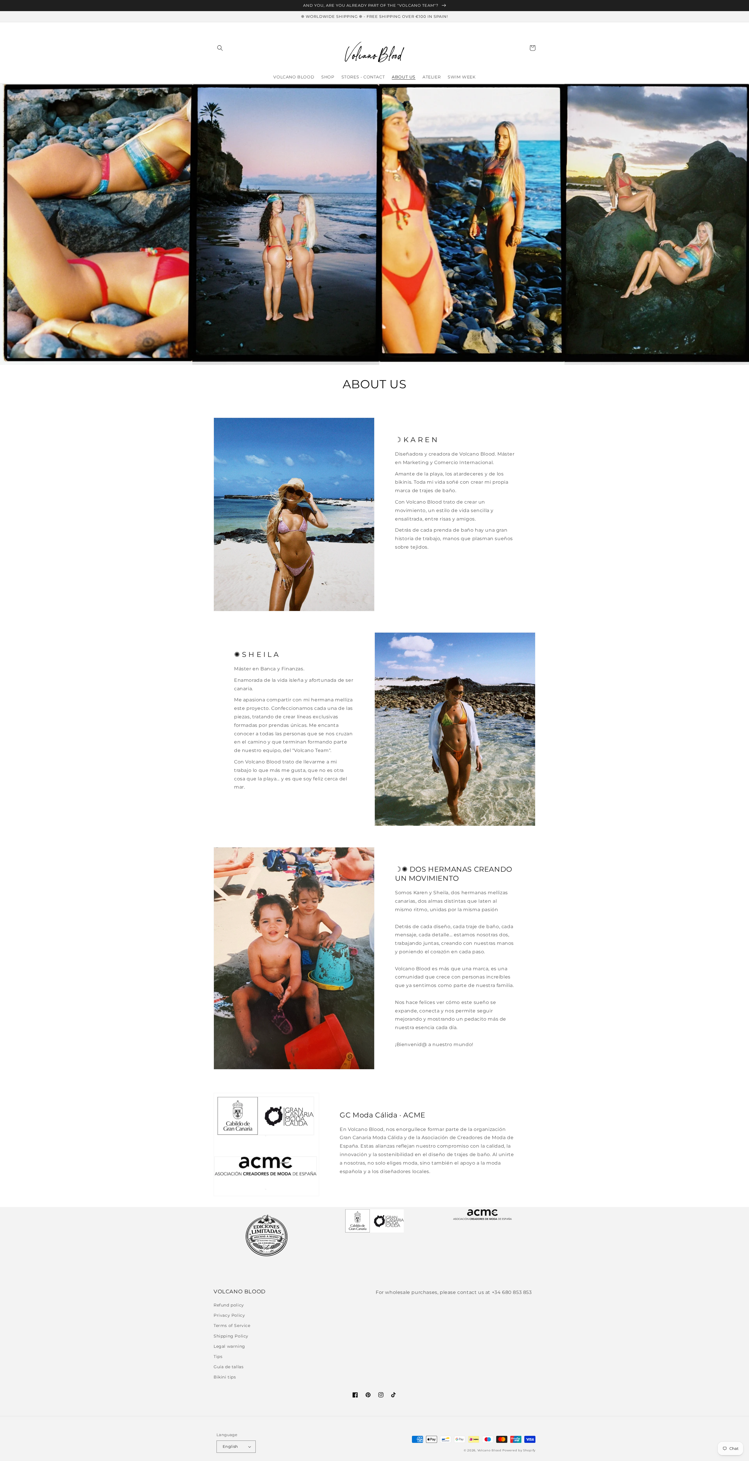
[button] (220, 48)
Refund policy (229, 1305)
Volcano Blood (489, 1450)
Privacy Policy (229, 1315)
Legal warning (229, 1346)
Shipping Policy (231, 1336)
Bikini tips (225, 1377)
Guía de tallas (228, 1366)
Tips (218, 1356)
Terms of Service (232, 1325)
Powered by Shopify (518, 1450)
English (230, 1446)
